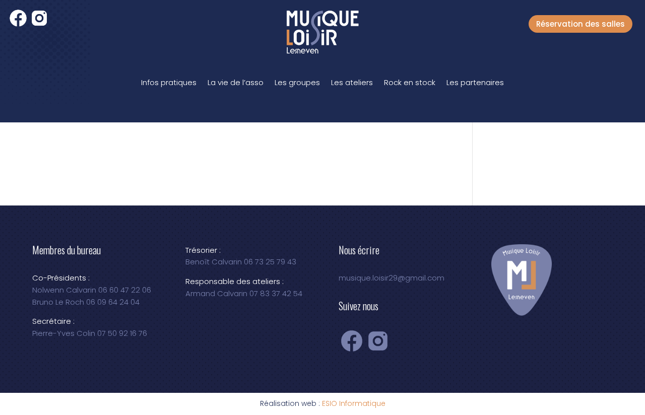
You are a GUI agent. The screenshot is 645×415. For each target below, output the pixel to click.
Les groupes (297, 82)
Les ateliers (352, 82)
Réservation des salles (580, 24)
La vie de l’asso (236, 82)
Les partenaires (475, 82)
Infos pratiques (169, 82)
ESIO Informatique (353, 403)
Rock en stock (409, 82)
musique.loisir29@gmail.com (391, 277)
